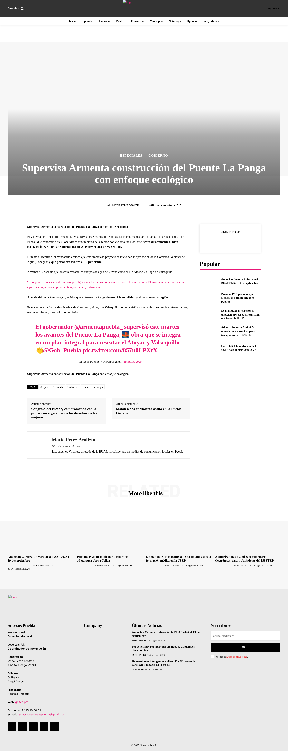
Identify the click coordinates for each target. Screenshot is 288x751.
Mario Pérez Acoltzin (125, 204)
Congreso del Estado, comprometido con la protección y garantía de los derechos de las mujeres (64, 413)
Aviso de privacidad (236, 656)
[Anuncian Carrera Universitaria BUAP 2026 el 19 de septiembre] (209, 281)
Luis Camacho (172, 565)
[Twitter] (221, 242)
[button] (16, 9)
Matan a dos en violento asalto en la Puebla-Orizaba (149, 411)
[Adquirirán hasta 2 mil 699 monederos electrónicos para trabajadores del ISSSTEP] (209, 331)
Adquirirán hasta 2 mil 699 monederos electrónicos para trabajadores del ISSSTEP (238, 331)
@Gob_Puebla (62, 350)
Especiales (131, 155)
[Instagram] (22, 726)
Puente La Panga (93, 387)
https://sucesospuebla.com (66, 446)
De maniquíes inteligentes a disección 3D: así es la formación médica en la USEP (240, 314)
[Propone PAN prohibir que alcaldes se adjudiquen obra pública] (209, 297)
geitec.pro (21, 702)
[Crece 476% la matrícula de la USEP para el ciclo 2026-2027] (209, 348)
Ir (243, 647)
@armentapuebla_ (98, 326)
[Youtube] (54, 726)
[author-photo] (20, 565)
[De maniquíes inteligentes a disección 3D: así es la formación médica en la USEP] (209, 314)
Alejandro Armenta (51, 387)
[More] (248, 242)
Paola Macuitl (102, 565)
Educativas (139, 640)
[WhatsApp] (239, 242)
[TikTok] (33, 726)
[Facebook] (212, 242)
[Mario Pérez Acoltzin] (36, 444)
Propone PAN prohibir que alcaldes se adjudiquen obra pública (237, 298)
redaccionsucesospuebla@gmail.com (41, 714)
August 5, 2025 (132, 361)
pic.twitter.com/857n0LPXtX (120, 350)
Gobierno (158, 155)
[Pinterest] (230, 242)
